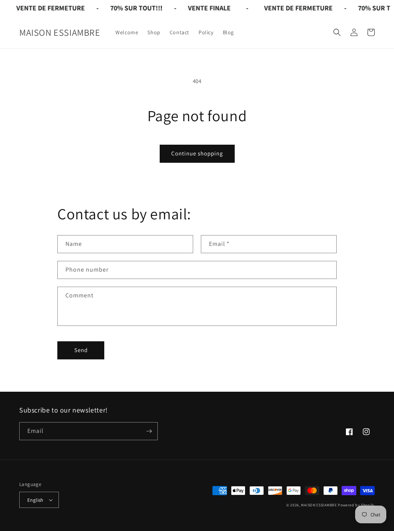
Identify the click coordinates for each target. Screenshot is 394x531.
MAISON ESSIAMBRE (319, 505)
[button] (337, 32)
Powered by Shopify (356, 505)
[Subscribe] (148, 431)
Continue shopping (197, 153)
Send (81, 350)
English (35, 500)
